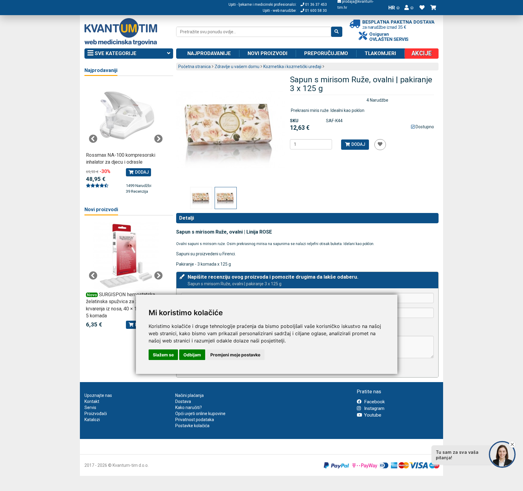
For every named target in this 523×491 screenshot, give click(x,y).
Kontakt (91, 401)
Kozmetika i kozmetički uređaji (292, 66)
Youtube (372, 415)
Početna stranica (194, 66)
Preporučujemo (326, 53)
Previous (93, 139)
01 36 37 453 (315, 4)
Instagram (373, 408)
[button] (409, 8)
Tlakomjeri (380, 53)
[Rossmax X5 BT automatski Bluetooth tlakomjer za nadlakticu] (126, 116)
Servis (90, 407)
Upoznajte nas (98, 395)
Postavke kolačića (192, 425)
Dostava (183, 401)
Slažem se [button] (163, 354)
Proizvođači (95, 413)
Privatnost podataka (194, 419)
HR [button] (391, 8)
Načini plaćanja (189, 395)
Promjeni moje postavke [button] (235, 354)
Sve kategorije (115, 53)
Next (158, 139)
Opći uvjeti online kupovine (200, 413)
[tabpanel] (125, 135)
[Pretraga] (336, 32)
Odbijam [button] (192, 354)
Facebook (374, 401)
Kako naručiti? (188, 407)
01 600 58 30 (315, 10)
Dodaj (357, 144)
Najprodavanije (209, 53)
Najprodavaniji (100, 70)
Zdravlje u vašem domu (237, 66)
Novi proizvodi (268, 53)
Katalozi (92, 419)
